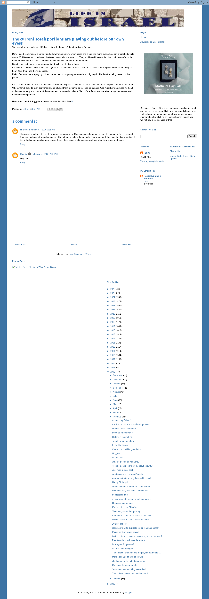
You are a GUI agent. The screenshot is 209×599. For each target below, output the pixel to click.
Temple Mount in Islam (123, 441)
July (115, 396)
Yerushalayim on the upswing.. (126, 511)
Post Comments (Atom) (80, 254)
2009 (113, 359)
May (115, 404)
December (118, 375)
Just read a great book (122, 470)
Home (74, 244)
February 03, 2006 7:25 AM (42, 129)
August (116, 392)
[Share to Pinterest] (61, 109)
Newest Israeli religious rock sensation (130, 519)
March (116, 412)
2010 (113, 355)
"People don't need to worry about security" (132, 466)
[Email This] (48, 109)
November (118, 379)
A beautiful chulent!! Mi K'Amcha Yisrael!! (132, 515)
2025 (113, 293)
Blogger (128, 592)
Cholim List (175, 151)
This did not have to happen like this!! (130, 573)
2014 (113, 338)
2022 (113, 305)
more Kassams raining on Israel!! (128, 557)
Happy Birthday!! (120, 482)
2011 (113, 351)
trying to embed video (122, 432)
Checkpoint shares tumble (124, 565)
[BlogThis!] (51, 109)
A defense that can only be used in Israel (131, 478)
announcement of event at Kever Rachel (131, 486)
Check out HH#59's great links (126, 449)
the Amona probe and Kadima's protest (130, 424)
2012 (113, 347)
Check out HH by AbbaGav (125, 507)
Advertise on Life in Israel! (152, 42)
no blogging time (120, 495)
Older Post (127, 244)
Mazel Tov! (117, 457)
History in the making (122, 437)
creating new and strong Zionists (127, 474)
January (117, 578)
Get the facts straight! (122, 548)
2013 (113, 343)
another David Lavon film (124, 428)
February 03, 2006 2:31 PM (45, 154)
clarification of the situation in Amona (129, 561)
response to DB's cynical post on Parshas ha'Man (135, 528)
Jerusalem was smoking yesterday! (129, 569)
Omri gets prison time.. (123, 503)
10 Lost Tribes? (119, 524)
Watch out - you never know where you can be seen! (137, 536)
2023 (113, 301)
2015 (113, 334)
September (118, 388)
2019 (113, 318)
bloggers (116, 453)
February (117, 416)
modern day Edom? (121, 420)
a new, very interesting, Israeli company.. (131, 499)
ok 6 (146, 181)
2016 (113, 330)
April (115, 408)
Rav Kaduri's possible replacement (128, 540)
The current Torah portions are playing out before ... (136, 552)
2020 (113, 314)
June (115, 400)
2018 (113, 322)
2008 (113, 363)
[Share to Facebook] (58, 109)
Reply (22, 144)
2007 (113, 367)
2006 (113, 372)
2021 (113, 309)
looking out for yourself (123, 544)
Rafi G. (26, 109)
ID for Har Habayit (120, 445)
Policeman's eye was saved (125, 532)
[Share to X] (54, 109)
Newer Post (20, 244)
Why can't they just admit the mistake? (130, 490)
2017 (113, 326)
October (117, 383)
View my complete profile (152, 161)
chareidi (24, 129)
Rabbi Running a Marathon (152, 177)
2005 (113, 584)
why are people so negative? (125, 462)
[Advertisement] (73, 227)
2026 (113, 289)
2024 (113, 297)
